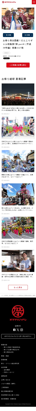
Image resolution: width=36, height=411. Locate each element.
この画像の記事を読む (18, 65)
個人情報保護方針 (7, 391)
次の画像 (27, 35)
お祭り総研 (6, 295)
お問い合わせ (5, 380)
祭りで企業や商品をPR (11, 349)
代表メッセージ (9, 372)
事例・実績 (5, 356)
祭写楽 (19, 56)
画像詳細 (34, 295)
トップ (2, 295)
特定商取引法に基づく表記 (10, 395)
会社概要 (7, 370)
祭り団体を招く (9, 352)
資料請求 (4, 376)
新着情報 (4, 359)
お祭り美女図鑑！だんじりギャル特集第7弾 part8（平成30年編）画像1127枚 (20, 295)
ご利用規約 (5, 387)
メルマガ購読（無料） (8, 383)
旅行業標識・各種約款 (8, 399)
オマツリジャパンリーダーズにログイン (18, 336)
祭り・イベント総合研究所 (10, 363)
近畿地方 (6, 53)
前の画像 (8, 35)
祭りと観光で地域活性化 (12, 347)
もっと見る (18, 287)
